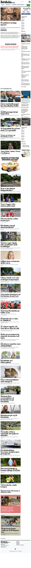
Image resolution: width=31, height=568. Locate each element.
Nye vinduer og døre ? (25, 107)
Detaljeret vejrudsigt (25, 146)
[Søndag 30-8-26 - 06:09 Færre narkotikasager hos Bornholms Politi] (11, 96)
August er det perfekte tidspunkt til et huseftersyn (25, 76)
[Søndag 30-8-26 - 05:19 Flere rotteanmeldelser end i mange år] (11, 371)
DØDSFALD (22, 19)
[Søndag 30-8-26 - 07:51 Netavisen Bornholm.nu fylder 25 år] (11, 304)
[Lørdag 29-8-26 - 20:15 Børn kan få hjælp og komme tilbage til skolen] (11, 462)
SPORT (1, 202)
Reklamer (17, 541)
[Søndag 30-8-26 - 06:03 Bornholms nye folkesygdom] (11, 354)
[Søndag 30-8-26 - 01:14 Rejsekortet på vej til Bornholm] (11, 409)
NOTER (1, 489)
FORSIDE (2, 4)
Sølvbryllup (23, 31)
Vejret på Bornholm (26, 145)
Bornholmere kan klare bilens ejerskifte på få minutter (25, 67)
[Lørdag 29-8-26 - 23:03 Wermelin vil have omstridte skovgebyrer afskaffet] (11, 425)
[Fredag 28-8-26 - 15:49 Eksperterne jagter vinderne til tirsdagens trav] (10, 521)
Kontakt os (18, 542)
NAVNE (22, 30)
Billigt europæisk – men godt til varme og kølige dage (25, 55)
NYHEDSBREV (14, 4)
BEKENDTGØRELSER (20, 4)
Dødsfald (22, 20)
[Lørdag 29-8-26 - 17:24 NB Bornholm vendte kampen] (11, 478)
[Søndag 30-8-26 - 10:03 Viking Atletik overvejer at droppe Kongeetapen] (11, 271)
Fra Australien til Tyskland (25, 51)
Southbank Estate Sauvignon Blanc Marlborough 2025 (24, 47)
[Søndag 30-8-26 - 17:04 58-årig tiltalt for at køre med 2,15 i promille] (11, 122)
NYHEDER (2, 102)
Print (5, 30)
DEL (2, 30)
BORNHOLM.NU (8, 4)
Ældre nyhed (13, 44)
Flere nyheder (23, 33)
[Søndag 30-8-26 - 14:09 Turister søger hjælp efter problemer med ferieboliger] (11, 236)
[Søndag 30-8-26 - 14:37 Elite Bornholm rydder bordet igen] (11, 212)
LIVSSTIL (22, 45)
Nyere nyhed (8, 44)
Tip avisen (28, 5)
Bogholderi (18, 543)
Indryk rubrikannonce (25, 117)
